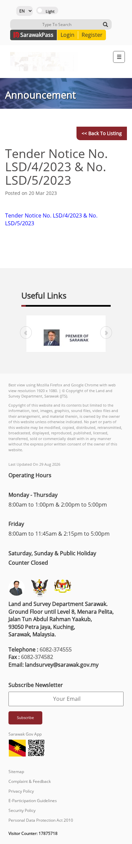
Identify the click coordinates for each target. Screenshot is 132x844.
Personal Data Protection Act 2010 (40, 820)
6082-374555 (56, 649)
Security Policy (22, 810)
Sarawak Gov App (25, 734)
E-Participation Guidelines (32, 800)
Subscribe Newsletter (35, 685)
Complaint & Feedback (29, 781)
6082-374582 (37, 657)
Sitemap (16, 771)
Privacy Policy (21, 791)
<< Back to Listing (102, 133)
